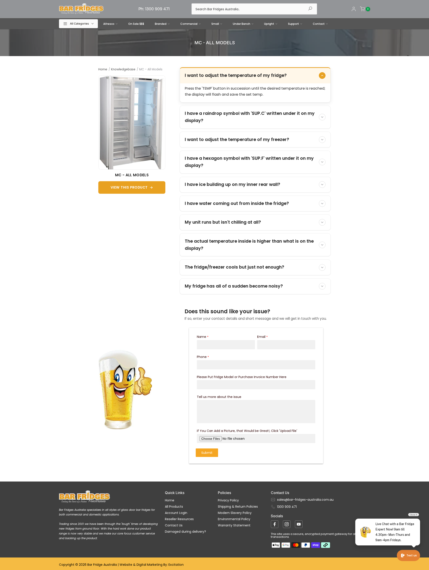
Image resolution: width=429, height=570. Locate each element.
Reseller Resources (179, 519)
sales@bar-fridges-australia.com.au (305, 499)
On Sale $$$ (136, 24)
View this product (129, 187)
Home (102, 69)
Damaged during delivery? (185, 531)
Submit (206, 452)
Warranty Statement (234, 525)
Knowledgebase (123, 69)
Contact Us (174, 525)
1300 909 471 (287, 507)
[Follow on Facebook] (274, 524)
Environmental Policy (234, 519)
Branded (160, 24)
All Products (174, 506)
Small (215, 24)
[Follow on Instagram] (286, 524)
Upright (269, 24)
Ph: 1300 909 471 (154, 9)
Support (293, 24)
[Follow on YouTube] (299, 524)
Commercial (189, 24)
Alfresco (108, 24)
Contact (319, 24)
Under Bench (241, 24)
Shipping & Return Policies (238, 506)
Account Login (176, 513)
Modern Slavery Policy (235, 513)
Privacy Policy (228, 500)
